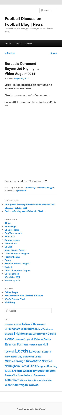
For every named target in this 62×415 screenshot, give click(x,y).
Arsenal (17, 324)
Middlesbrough (15, 361)
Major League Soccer (15, 250)
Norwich (47, 361)
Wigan (23, 385)
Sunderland (25, 375)
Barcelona (41, 324)
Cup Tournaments (13, 233)
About (18, 43)
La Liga (8, 246)
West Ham (12, 385)
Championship (12, 229)
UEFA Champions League (17, 270)
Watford (24, 380)
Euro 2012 (10, 236)
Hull (45, 344)
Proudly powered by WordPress (31, 408)
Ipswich (9, 351)
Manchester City (13, 356)
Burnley (42, 333)
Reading (52, 366)
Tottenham (12, 380)
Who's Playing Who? (15, 298)
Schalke (8, 371)
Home (8, 43)
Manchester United (32, 356)
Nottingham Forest (17, 366)
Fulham (22, 344)
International (11, 243)
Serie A (8, 266)
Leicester (35, 351)
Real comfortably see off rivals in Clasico (25, 211)
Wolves (33, 385)
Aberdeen (9, 324)
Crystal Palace (33, 339)
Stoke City (11, 375)
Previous (10, 53)
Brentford (9, 334)
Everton (10, 344)
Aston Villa (29, 324)
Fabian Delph (11, 292)
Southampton (46, 370)
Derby (47, 339)
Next (54, 53)
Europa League (12, 239)
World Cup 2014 (12, 280)
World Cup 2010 (12, 277)
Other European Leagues (17, 253)
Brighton (20, 333)
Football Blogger (46, 187)
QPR (33, 366)
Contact (28, 43)
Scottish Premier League (17, 263)
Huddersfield (35, 344)
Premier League (12, 256)
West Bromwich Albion (40, 380)
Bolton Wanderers (44, 329)
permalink (21, 190)
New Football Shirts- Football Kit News (24, 295)
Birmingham (12, 329)
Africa (7, 223)
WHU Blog (10, 302)
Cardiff (52, 333)
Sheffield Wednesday (24, 370)
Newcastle (33, 361)
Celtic (9, 338)
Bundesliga (31, 187)
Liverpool (46, 351)
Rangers (41, 366)
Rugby (8, 260)
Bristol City (31, 333)
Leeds (21, 350)
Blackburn (28, 329)
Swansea (39, 375)
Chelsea (19, 339)
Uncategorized (12, 273)
